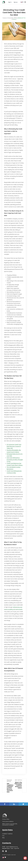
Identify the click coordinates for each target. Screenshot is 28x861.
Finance (14, 19)
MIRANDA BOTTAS (21, 18)
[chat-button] (25, 858)
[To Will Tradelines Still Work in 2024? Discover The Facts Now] (4, 785)
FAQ (3, 835)
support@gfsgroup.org (12, 846)
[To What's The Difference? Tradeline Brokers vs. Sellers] (24, 785)
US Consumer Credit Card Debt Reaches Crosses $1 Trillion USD (14, 446)
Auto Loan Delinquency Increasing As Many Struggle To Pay (15, 459)
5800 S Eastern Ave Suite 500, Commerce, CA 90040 (9, 824)
